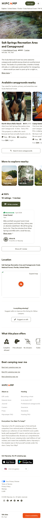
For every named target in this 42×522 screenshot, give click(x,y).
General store (6, 400)
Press (4, 411)
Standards (24, 411)
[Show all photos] (21, 25)
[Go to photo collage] (21, 25)
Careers (4, 407)
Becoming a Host (27, 396)
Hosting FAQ (25, 414)
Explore (4, 8)
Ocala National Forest (30, 8)
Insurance (24, 407)
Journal (4, 403)
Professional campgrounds (30, 403)
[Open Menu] (38, 3)
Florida (20, 8)
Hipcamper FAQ (7, 414)
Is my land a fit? (26, 400)
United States (12, 8)
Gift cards (5, 396)
